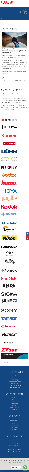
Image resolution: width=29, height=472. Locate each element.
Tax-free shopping (14, 387)
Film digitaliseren (14, 407)
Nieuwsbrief (14, 428)
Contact (14, 429)
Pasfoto (14, 398)
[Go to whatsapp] (25, 467)
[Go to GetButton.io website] (25, 470)
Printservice (14, 400)
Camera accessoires (14, 76)
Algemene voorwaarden (14, 385)
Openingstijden (14, 420)
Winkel (14, 422)
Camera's (5, 76)
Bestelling (14, 376)
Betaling (14, 378)
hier (23, 101)
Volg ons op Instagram (14, 451)
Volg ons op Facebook (14, 449)
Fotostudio (15, 402)
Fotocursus (14, 404)
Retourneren (14, 383)
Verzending (14, 380)
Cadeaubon (14, 426)
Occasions (14, 405)
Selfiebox (14, 409)
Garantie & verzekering (14, 382)
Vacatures (14, 424)
